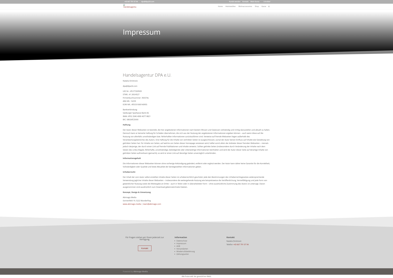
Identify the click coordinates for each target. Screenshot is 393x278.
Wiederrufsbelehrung (185, 251)
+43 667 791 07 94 (131, 1)
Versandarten (182, 248)
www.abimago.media (132, 204)
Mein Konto (254, 2)
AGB (178, 246)
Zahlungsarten (182, 254)
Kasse (264, 6)
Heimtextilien (230, 6)
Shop (257, 6)
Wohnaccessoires (245, 6)
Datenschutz (181, 240)
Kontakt (245, 2)
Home (220, 6)
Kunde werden (234, 2)
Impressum (181, 243)
